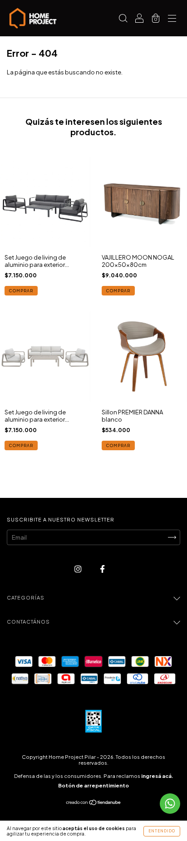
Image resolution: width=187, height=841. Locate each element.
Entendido (161, 831)
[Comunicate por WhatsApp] (170, 803)
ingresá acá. (157, 776)
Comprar (21, 290)
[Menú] (172, 19)
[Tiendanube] (93, 803)
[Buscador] (123, 19)
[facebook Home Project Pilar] (102, 568)
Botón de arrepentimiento (93, 785)
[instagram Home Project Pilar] (78, 568)
